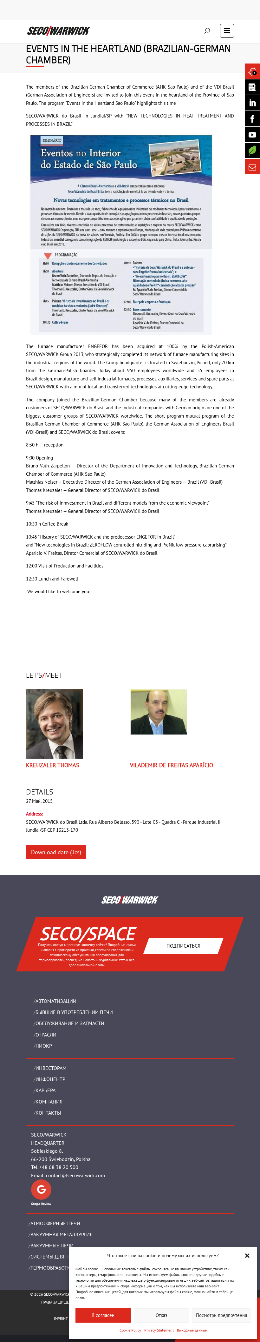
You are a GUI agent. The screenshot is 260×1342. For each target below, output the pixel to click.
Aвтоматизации (56, 1001)
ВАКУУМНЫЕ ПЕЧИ (52, 1245)
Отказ (161, 1315)
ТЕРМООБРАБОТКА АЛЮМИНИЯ (66, 1268)
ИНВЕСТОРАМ (51, 1068)
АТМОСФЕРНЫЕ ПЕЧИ (55, 1223)
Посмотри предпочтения (221, 1315)
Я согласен (103, 1315)
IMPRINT (61, 1318)
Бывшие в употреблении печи (74, 1012)
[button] (247, 1255)
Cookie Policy (130, 1330)
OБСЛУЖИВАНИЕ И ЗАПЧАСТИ (70, 1023)
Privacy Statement (159, 1330)
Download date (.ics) (56, 852)
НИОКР (44, 1046)
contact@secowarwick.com (75, 1175)
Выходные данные (192, 1330)
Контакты (48, 1113)
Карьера (45, 1090)
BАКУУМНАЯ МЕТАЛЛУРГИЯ (61, 1234)
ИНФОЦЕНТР (50, 1079)
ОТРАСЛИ (46, 1034)
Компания (49, 1101)
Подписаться (183, 946)
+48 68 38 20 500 (58, 1167)
